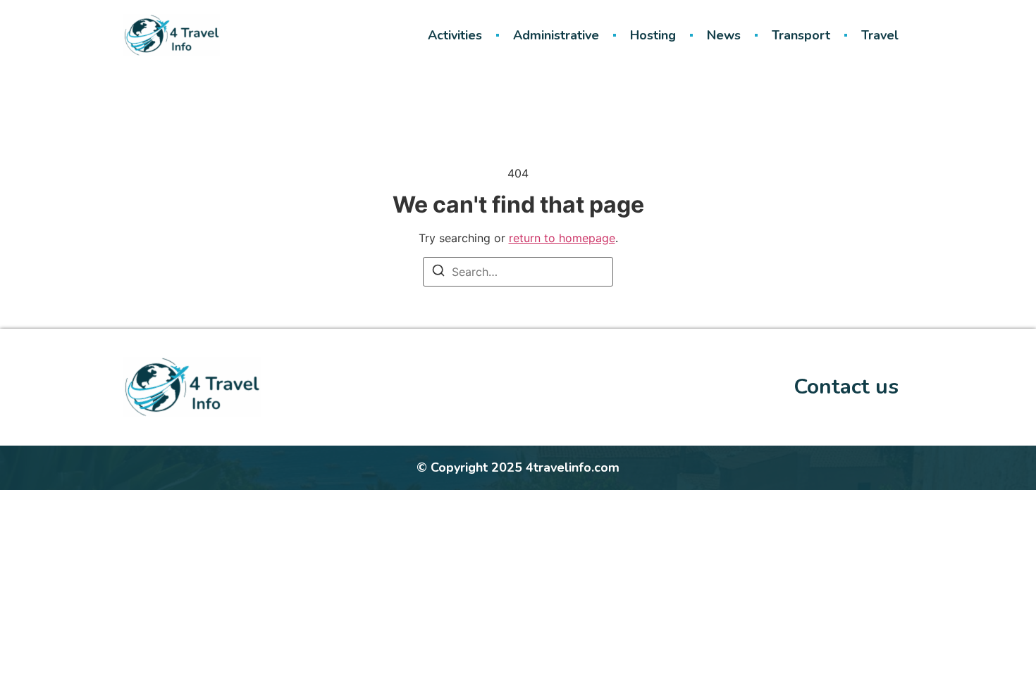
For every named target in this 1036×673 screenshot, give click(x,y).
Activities (455, 35)
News (724, 35)
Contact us (846, 386)
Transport (801, 35)
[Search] (438, 272)
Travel (880, 35)
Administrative (556, 35)
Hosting (653, 35)
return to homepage (562, 238)
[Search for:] (518, 272)
